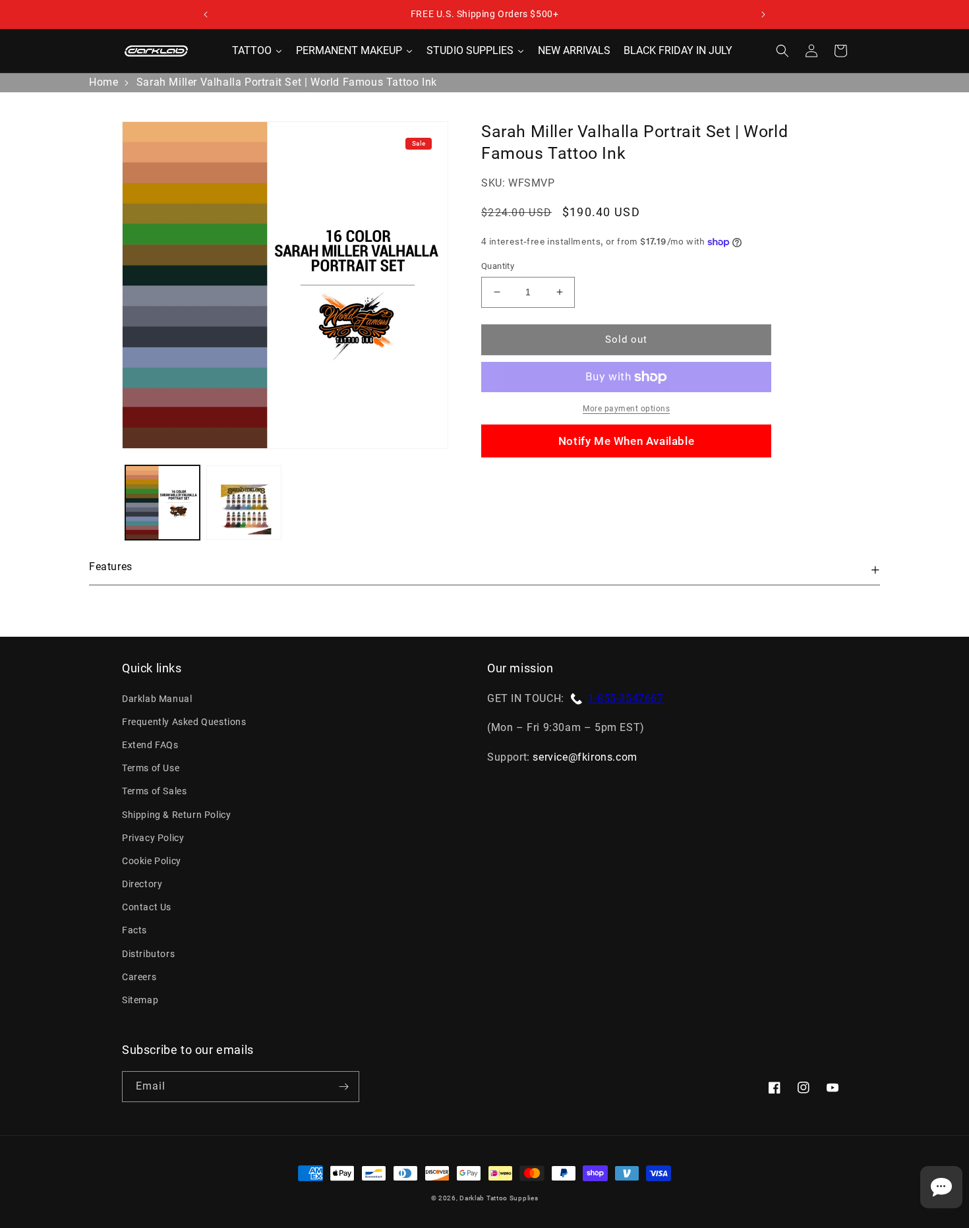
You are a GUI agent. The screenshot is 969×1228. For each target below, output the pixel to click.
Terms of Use (150, 768)
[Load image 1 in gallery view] (162, 502)
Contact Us (146, 907)
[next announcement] (763, 14)
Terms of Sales (154, 791)
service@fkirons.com (585, 757)
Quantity (497, 266)
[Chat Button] (941, 1187)
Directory (142, 884)
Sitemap (140, 1000)
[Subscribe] (343, 1086)
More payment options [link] (626, 408)
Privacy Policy (153, 838)
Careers (139, 977)
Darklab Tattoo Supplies (498, 1198)
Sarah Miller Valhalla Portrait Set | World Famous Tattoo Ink (286, 82)
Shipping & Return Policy (176, 814)
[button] (782, 50)
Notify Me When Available (626, 441)
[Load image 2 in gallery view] (243, 502)
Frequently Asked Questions (184, 721)
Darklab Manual (157, 698)
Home (103, 82)
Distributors (148, 954)
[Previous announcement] (206, 14)
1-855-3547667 (626, 698)
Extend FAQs (150, 745)
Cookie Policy (151, 861)
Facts (134, 930)
